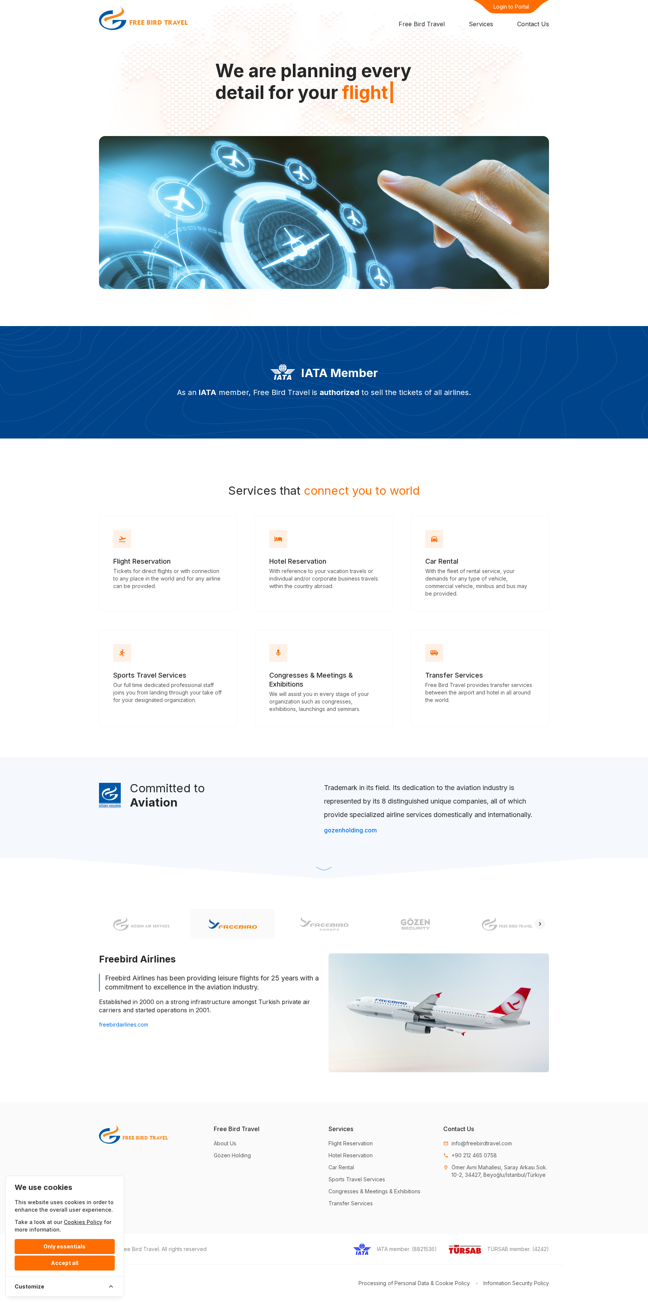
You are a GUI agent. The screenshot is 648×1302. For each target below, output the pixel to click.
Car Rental (341, 1167)
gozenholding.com (350, 830)
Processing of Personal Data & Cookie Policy (414, 1283)
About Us (225, 1143)
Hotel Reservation (350, 1155)
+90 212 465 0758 (470, 1155)
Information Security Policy (516, 1283)
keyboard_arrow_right (540, 924)
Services (481, 24)
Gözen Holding (232, 1155)
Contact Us (533, 24)
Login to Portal (511, 6)
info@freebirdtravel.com (477, 1143)
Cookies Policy (83, 1222)
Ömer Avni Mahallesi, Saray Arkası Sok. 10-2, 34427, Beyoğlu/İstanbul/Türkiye (495, 1171)
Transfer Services (350, 1203)
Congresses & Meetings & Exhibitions (374, 1191)
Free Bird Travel (422, 24)
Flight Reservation (350, 1143)
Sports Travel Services (356, 1179)
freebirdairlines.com (123, 1024)
